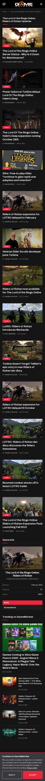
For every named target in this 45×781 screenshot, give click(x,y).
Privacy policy (32, 768)
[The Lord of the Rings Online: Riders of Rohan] (22, 558)
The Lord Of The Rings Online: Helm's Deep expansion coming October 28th (21, 136)
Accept (33, 775)
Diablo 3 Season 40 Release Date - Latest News (28, 698)
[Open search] (41, 4)
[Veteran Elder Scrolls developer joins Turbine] (22, 238)
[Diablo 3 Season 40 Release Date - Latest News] (9, 699)
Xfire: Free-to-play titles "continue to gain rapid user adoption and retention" (19, 177)
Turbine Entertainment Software (17, 579)
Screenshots (10, 608)
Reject (12, 775)
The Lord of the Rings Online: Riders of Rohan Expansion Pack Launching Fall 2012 (22, 523)
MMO (40, 594)
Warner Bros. (34, 579)
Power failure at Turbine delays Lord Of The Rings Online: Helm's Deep (21, 95)
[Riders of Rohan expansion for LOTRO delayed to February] (22, 200)
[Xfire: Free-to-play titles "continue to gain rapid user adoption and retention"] (22, 160)
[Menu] (4, 4)
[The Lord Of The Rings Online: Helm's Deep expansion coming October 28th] (22, 119)
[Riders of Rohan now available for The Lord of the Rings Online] (22, 275)
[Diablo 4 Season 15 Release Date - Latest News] (9, 733)
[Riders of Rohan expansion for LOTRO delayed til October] (22, 391)
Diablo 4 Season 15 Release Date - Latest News (28, 731)
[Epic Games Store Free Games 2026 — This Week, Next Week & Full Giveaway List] (9, 682)
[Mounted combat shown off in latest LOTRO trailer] (22, 469)
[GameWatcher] (24, 4)
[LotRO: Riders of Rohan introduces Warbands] (22, 313)
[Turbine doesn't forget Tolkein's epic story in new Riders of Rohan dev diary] (22, 350)
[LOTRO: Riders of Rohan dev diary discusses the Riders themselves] (22, 428)
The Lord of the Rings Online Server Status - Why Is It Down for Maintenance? (20, 54)
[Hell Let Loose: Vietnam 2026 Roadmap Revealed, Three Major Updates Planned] (9, 715)
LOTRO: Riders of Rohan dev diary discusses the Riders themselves (20, 445)
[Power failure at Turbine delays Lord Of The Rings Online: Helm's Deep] (22, 78)
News (6, 46)
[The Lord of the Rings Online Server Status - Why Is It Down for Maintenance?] (22, 37)
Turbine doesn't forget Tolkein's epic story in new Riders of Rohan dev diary (21, 367)
